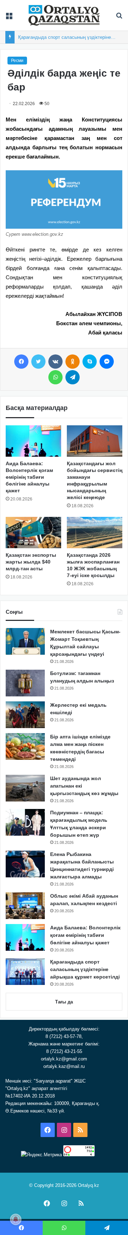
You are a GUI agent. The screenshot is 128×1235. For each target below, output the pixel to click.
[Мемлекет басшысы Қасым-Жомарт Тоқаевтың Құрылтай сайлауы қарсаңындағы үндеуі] (25, 641)
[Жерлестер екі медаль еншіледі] (25, 714)
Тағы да (64, 1002)
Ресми (17, 60)
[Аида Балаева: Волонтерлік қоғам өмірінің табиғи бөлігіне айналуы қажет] (33, 441)
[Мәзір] (8, 18)
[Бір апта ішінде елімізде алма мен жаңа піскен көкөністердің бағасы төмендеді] (25, 746)
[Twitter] (38, 361)
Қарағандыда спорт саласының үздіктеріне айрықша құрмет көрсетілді (85, 969)
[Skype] (89, 361)
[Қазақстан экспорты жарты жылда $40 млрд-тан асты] (33, 532)
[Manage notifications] (15, 1219)
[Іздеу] (119, 18)
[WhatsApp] (55, 377)
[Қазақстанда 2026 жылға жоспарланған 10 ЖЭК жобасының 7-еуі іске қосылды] (94, 532)
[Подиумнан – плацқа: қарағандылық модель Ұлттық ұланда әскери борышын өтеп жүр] (25, 822)
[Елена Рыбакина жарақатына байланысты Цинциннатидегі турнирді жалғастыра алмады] (25, 864)
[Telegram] (72, 377)
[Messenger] (107, 361)
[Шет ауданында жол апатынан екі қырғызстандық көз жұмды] (25, 788)
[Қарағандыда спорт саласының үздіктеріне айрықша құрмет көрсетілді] (25, 971)
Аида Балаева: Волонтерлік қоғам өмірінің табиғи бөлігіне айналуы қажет (29, 477)
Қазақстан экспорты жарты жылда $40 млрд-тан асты (31, 561)
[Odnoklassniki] (72, 361)
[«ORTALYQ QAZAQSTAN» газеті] (64, 15)
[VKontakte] (55, 361)
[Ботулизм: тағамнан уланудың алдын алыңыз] (25, 683)
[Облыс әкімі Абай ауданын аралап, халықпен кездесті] (25, 905)
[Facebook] (21, 361)
